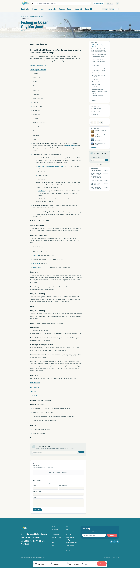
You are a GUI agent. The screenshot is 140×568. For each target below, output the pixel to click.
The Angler (41, 191)
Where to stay (96, 111)
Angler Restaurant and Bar (37, 396)
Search (102, 564)
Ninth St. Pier (37, 263)
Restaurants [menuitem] (51, 9)
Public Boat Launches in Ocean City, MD (99, 92)
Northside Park (37, 267)
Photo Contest (69, 534)
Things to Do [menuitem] (25, 9)
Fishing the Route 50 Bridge (98, 70)
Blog (53, 545)
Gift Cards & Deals (70, 537)
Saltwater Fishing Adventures (38, 65)
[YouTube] (117, 541)
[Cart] (117, 3)
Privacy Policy (107, 557)
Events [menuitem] (34, 9)
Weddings (68, 540)
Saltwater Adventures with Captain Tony (50, 166)
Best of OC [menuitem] (78, 9)
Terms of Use (116, 557)
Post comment (37, 509)
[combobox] (64, 3)
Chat (114, 9)
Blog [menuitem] (91, 9)
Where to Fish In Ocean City (98, 59)
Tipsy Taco (33, 391)
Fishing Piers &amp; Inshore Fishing (98, 62)
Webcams (54, 540)
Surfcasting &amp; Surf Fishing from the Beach (99, 76)
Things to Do (55, 529)
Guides (26, 16)
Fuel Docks (94, 98)
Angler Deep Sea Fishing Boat (38, 70)
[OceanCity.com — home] (24, 528)
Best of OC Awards (70, 532)
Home (22, 16)
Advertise (68, 550)
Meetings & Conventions (71, 542)
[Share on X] (95, 122)
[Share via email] (101, 122)
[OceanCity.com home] (25, 3)
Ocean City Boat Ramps (97, 95)
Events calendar (97, 108)
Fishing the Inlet (95, 65)
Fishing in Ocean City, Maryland (97, 45)
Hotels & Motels (55, 534)
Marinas (94, 100)
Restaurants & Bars (56, 537)
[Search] (37, 3)
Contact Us (68, 548)
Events (53, 532)
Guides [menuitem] (69, 9)
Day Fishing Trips (35, 387)
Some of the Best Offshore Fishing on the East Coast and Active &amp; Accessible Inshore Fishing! (99, 50)
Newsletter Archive (70, 545)
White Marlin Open (71, 145)
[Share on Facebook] (98, 122)
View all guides (93, 147)
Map (106, 9)
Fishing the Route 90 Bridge (98, 68)
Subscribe (81, 452)
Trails (53, 542)
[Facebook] (111, 541)
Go (107, 160)
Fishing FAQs (95, 79)
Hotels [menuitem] (42, 9)
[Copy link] (91, 122)
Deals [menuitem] (87, 9)
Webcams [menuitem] (62, 9)
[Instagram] (114, 541)
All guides (95, 114)
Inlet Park (36, 255)
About (67, 529)
